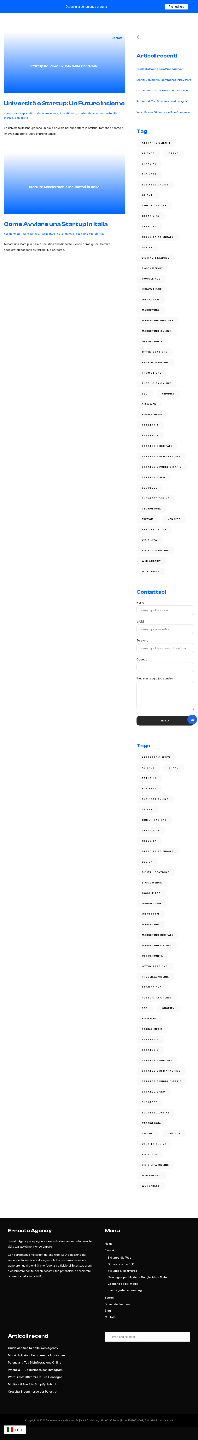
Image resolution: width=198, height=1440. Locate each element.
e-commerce (152, 268)
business (149, 174)
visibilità (149, 540)
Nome (140, 602)
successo (150, 487)
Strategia (150, 425)
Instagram (150, 299)
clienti (148, 195)
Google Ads (151, 278)
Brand (174, 153)
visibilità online (155, 550)
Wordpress (151, 571)
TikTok (147, 519)
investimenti (68, 113)
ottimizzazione (154, 352)
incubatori (48, 233)
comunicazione (154, 205)
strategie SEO (153, 477)
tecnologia (151, 508)
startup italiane (88, 113)
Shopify (168, 393)
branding (149, 163)
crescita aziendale (158, 237)
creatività (150, 216)
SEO (145, 393)
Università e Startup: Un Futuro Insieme (64, 103)
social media (152, 414)
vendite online (154, 529)
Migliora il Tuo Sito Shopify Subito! (32, 1384)
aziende (148, 153)
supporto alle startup (90, 233)
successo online (156, 498)
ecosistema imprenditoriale (22, 113)
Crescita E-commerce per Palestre (32, 1391)
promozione (151, 372)
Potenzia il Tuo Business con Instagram (163, 101)
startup (69, 233)
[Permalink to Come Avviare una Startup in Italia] (64, 183)
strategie (150, 435)
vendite (174, 519)
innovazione (50, 113)
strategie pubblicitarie (161, 467)
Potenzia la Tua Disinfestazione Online (162, 90)
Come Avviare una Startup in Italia (56, 224)
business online (155, 184)
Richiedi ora (176, 7)
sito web (149, 404)
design (147, 247)
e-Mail (140, 621)
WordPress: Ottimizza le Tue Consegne (163, 112)
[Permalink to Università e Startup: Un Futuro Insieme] (64, 62)
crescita (149, 226)
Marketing (150, 310)
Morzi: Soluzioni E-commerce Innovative (164, 79)
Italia (60, 233)
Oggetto (142, 659)
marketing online (156, 331)
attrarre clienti (156, 143)
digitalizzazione (155, 257)
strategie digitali (157, 446)
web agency (151, 561)
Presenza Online (155, 362)
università (21, 117)
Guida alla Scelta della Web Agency (160, 69)
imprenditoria (31, 233)
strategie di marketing (161, 456)
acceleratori (12, 233)
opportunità (152, 341)
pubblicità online (156, 383)
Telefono (142, 640)
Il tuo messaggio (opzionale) (155, 678)
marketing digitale (158, 320)
